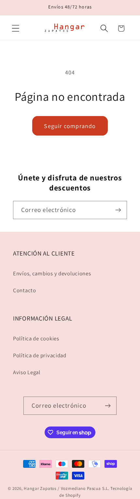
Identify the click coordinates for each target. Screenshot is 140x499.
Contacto (24, 290)
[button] (15, 28)
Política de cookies (36, 338)
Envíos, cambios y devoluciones (52, 273)
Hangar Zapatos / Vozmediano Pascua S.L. (66, 488)
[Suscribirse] (118, 210)
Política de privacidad (39, 355)
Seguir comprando (70, 126)
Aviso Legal (26, 372)
